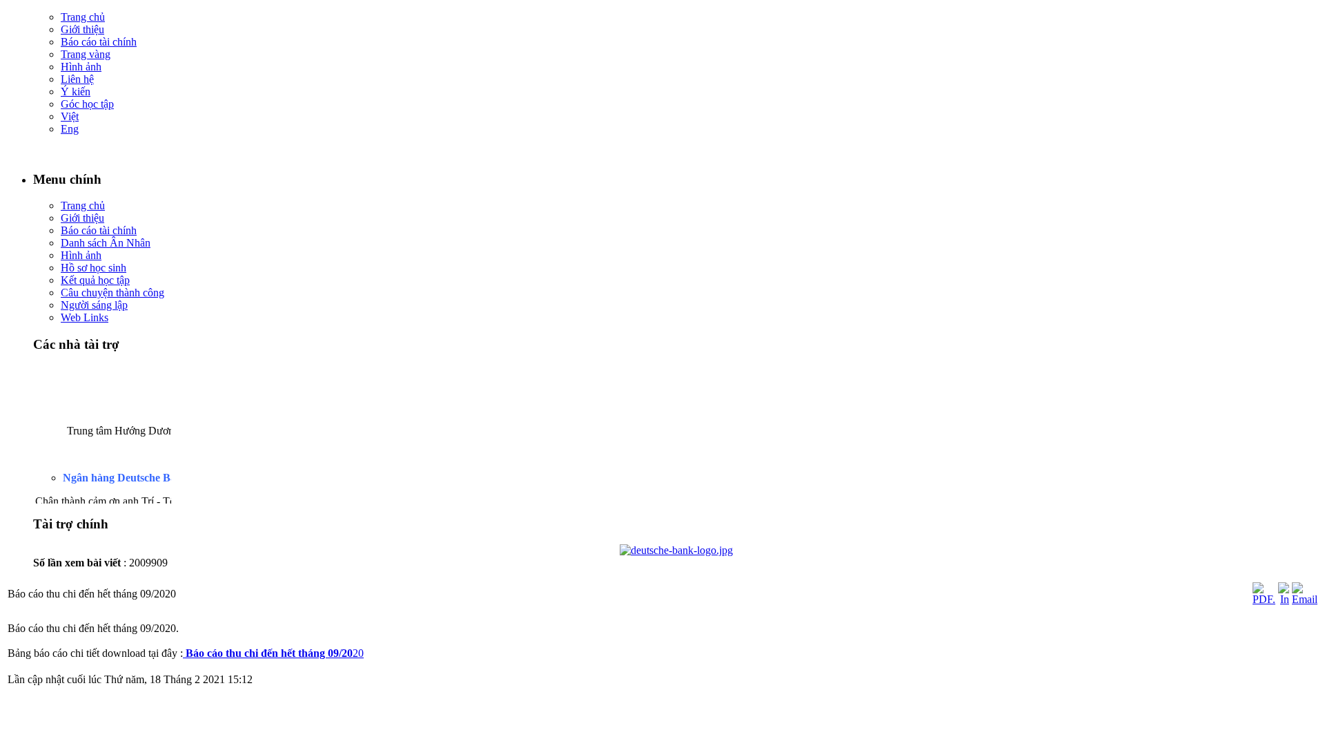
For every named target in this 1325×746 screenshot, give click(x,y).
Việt (70, 116)
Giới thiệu (82, 29)
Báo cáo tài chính (99, 42)
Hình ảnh (81, 67)
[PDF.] (1264, 599)
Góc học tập (87, 104)
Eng (70, 129)
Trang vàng (85, 54)
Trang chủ (83, 17)
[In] (1283, 599)
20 (275, 653)
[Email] (1304, 599)
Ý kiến (75, 91)
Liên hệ (77, 79)
